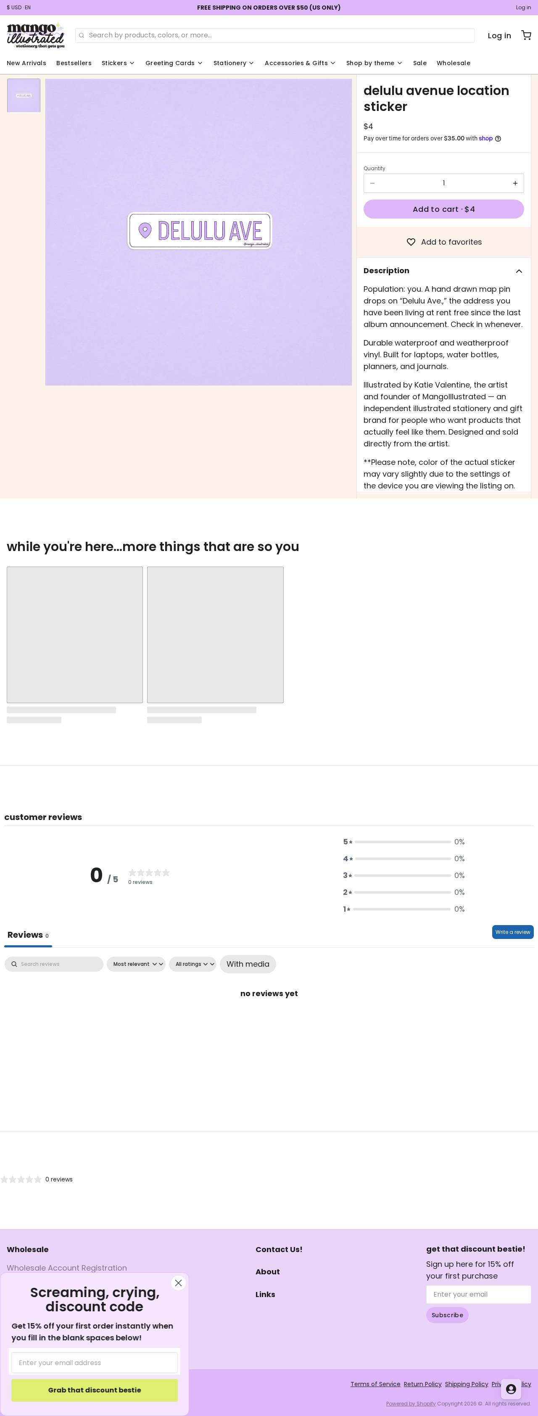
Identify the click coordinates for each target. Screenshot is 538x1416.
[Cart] (522, 35)
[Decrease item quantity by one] (372, 183)
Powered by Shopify (411, 1403)
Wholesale (453, 63)
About (268, 1271)
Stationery (230, 63)
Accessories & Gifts (296, 63)
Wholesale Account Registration (67, 1268)
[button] (444, 209)
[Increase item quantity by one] (515, 183)
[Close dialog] (178, 1283)
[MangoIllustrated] (36, 35)
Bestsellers (74, 63)
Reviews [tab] (28, 935)
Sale (420, 63)
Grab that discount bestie (94, 1390)
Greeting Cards (170, 63)
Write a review (513, 932)
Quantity (374, 168)
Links (265, 1294)
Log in (523, 7)
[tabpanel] (269, 1020)
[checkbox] (248, 964)
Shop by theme (370, 63)
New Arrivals (26, 63)
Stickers (114, 63)
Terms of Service (376, 1384)
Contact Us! (279, 1249)
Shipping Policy (466, 1384)
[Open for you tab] (511, 1389)
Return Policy (423, 1384)
